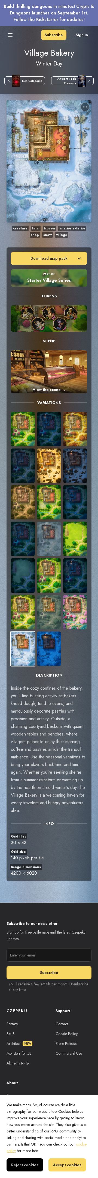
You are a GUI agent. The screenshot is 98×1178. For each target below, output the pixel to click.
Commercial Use (69, 1053)
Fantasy (12, 1024)
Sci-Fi (11, 1033)
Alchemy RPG (18, 1063)
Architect (19, 1043)
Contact (62, 1024)
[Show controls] (85, 107)
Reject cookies (24, 1165)
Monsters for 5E (19, 1053)
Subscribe (54, 35)
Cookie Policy (67, 1033)
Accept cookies (67, 1165)
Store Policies (66, 1043)
